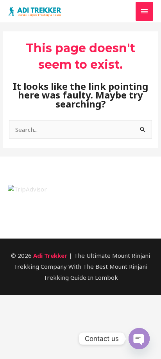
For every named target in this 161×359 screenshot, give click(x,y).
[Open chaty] (139, 338)
